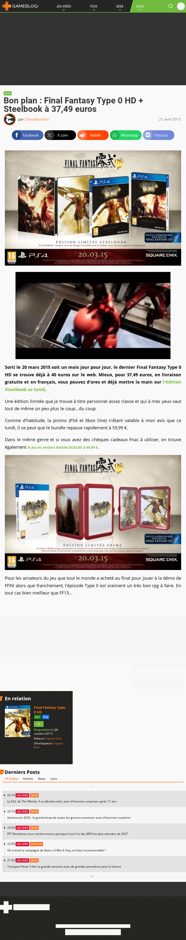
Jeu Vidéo (63, 6)
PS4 (45, 717)
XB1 (37, 717)
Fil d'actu (11, 779)
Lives (53, 779)
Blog (8, 93)
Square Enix (54, 738)
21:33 (64, 863)
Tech (93, 6)
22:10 (69, 814)
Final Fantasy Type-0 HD (50, 709)
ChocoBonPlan (37, 119)
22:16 (61, 798)
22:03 (67, 830)
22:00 (56, 847)
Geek (120, 6)
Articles (28, 779)
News (42, 779)
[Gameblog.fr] (19, 6)
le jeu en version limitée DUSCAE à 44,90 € (63, 447)
